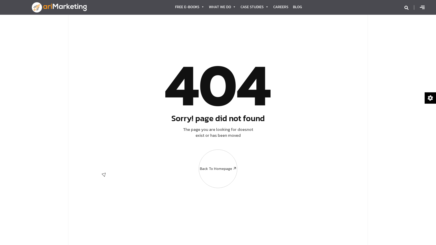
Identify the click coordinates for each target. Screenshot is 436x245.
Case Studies (252, 7)
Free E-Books (187, 7)
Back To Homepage (216, 168)
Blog (297, 7)
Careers (280, 7)
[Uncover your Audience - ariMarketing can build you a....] (59, 7)
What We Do (220, 7)
